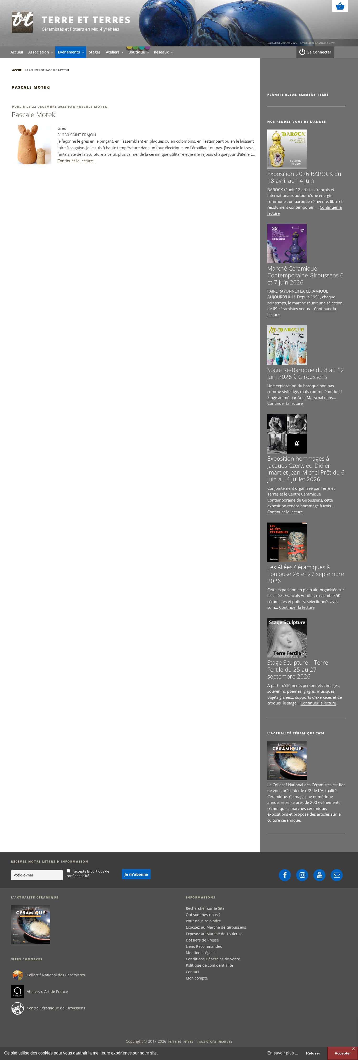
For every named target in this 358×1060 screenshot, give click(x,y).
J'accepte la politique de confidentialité (88, 873)
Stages (95, 52)
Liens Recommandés (204, 946)
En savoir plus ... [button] (282, 1053)
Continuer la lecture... (76, 160)
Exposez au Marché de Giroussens (216, 927)
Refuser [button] (313, 1053)
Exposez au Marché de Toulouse (214, 933)
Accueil (16, 52)
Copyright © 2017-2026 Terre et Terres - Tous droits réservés (179, 1041)
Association (38, 52)
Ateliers (113, 52)
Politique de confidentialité (209, 965)
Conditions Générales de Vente (213, 958)
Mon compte (197, 978)
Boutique (136, 52)
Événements (69, 52)
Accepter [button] (343, 1053)
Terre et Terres (86, 19)
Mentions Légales (201, 952)
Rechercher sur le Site (205, 908)
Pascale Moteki (93, 107)
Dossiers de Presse (202, 940)
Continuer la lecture (285, 403)
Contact (192, 971)
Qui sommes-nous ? (203, 914)
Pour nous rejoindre (203, 920)
